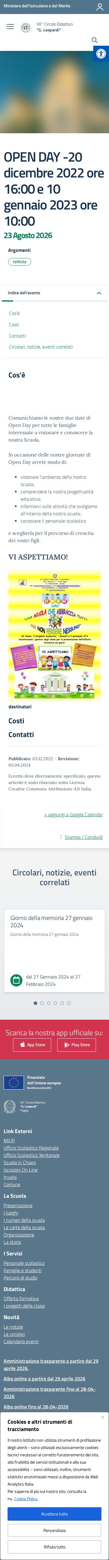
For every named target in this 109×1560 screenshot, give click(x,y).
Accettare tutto (54, 1514)
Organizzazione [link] (19, 1234)
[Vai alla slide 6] (69, 1003)
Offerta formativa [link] (21, 1298)
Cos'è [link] (14, 313)
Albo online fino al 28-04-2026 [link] (36, 1406)
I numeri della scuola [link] (24, 1220)
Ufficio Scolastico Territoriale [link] (32, 1155)
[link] (101, 54)
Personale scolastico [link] (24, 1263)
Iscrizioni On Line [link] (21, 1169)
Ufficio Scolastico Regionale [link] (31, 1147)
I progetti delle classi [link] (24, 1305)
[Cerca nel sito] (94, 41)
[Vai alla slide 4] (55, 1003)
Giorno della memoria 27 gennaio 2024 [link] (51, 921)
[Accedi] (99, 7)
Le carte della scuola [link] (24, 1227)
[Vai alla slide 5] (62, 1003)
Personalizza (54, 1530)
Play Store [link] (80, 1044)
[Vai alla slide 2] (42, 1003)
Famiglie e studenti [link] (22, 1270)
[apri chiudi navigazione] (10, 27)
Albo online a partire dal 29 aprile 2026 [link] (44, 1378)
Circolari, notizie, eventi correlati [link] (41, 346)
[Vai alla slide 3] (49, 1003)
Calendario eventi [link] (21, 1341)
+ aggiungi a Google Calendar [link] (73, 814)
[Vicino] (102, 1417)
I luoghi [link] (11, 1212)
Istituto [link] (19, 261)
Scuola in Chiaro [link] (20, 1162)
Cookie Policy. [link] (26, 1498)
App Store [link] (35, 1044)
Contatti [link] (17, 335)
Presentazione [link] (18, 1205)
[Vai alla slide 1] (35, 1003)
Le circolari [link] (14, 1334)
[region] (54, 1486)
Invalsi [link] (10, 1177)
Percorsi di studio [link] (20, 1277)
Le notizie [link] (13, 1326)
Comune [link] (12, 1184)
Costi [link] (14, 324)
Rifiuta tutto (54, 1547)
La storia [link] (12, 1242)
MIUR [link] (9, 1140)
